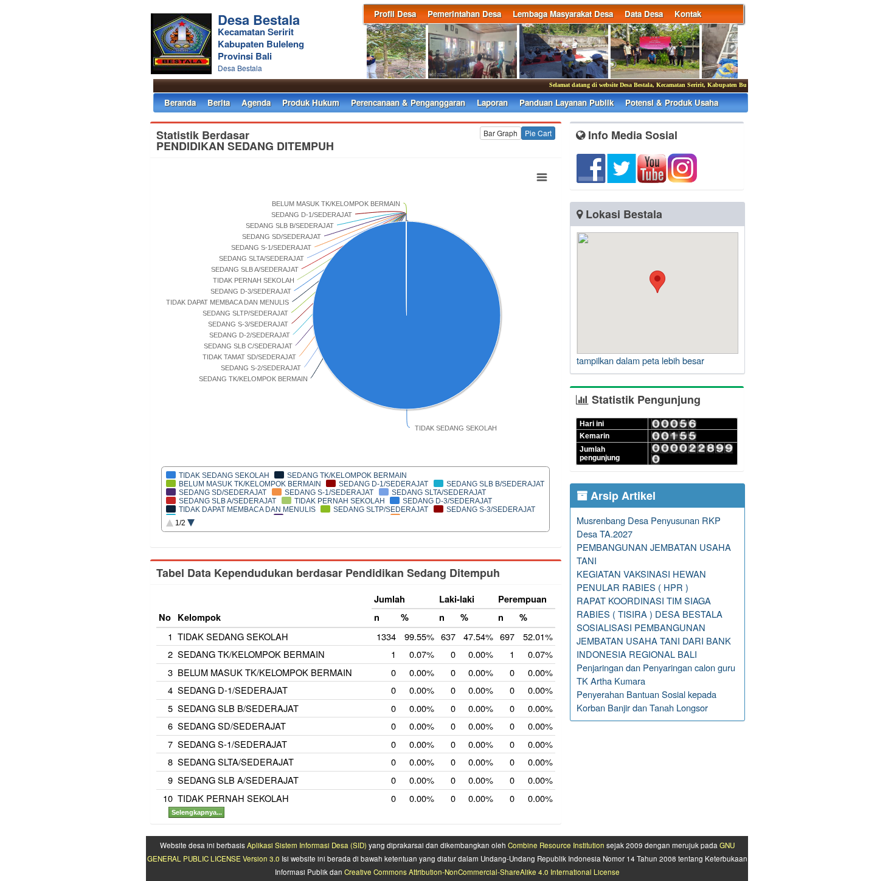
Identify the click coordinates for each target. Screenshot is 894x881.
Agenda (256, 102)
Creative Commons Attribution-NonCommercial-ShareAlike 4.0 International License (482, 872)
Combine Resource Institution (556, 845)
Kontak (687, 13)
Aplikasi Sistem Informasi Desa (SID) (307, 845)
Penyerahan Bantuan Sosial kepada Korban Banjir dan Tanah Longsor (646, 701)
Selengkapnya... (197, 812)
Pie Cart (538, 133)
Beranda (180, 102)
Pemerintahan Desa (464, 13)
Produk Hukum (310, 102)
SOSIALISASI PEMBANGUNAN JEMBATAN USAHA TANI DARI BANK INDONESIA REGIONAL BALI (654, 640)
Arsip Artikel (621, 495)
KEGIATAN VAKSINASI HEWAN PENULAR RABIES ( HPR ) (641, 580)
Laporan (492, 102)
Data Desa (644, 13)
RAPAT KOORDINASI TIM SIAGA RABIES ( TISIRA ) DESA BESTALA (649, 607)
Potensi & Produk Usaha (671, 102)
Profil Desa (395, 13)
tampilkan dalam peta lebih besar (640, 360)
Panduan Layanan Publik (566, 102)
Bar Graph (500, 133)
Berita (218, 102)
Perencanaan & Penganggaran (408, 102)
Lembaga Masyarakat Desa (563, 13)
